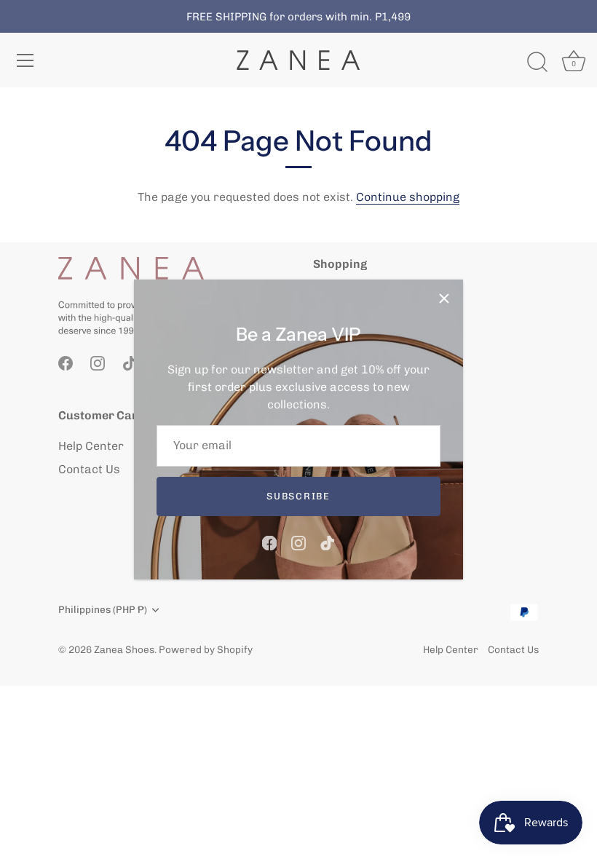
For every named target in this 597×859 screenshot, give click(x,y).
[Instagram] (298, 542)
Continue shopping (407, 197)
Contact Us (89, 469)
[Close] (444, 298)
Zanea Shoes (124, 649)
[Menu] (25, 60)
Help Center (91, 446)
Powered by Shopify (206, 649)
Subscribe (298, 496)
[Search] (537, 63)
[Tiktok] (327, 542)
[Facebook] (269, 542)
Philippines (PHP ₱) (102, 609)
